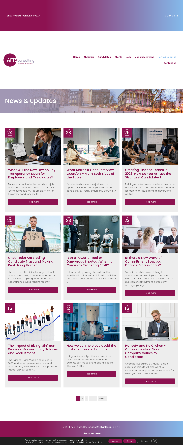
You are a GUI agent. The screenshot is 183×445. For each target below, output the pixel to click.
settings (98, 442)
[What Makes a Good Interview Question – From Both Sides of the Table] (91, 146)
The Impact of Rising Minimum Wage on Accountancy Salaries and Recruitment (33, 349)
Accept (115, 441)
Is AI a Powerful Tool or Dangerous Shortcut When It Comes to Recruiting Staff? (89, 261)
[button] (33, 202)
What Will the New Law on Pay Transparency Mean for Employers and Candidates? (32, 174)
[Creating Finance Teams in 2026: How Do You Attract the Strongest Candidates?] (150, 146)
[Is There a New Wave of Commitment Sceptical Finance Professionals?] (150, 234)
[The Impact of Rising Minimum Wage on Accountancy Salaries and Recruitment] (33, 321)
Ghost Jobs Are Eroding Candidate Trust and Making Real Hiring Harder (30, 261)
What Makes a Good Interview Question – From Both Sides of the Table (90, 174)
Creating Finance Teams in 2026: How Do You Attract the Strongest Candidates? (148, 174)
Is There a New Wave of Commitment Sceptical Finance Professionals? (143, 261)
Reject (129, 441)
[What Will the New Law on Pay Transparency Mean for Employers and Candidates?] (33, 146)
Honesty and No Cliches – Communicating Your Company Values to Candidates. (145, 351)
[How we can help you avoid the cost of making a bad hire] (91, 321)
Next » (102, 398)
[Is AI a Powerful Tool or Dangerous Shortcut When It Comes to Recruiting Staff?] (91, 234)
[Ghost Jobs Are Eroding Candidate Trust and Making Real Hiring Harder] (33, 234)
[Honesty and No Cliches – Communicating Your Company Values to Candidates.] (150, 321)
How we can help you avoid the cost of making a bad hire (91, 347)
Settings (144, 441)
